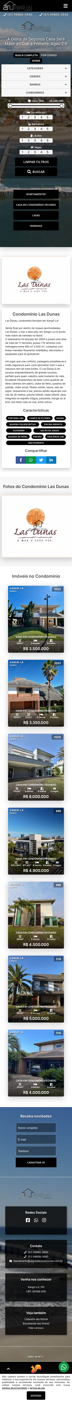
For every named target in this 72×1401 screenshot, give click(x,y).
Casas (36, 215)
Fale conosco (36, 1328)
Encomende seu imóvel (36, 1323)
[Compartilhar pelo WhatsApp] (31, 460)
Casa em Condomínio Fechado (36, 204)
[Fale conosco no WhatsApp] (36, 1220)
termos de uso (37, 1388)
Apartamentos (36, 194)
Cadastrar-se (36, 1162)
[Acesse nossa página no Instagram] (44, 1220)
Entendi (36, 1395)
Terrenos (36, 226)
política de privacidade (14, 1388)
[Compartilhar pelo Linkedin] (51, 460)
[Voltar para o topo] (8, 1368)
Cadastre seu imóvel (36, 1319)
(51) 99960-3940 (20, 14)
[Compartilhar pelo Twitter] (41, 460)
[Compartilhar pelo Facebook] (21, 460)
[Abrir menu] (65, 6)
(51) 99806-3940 (56, 14)
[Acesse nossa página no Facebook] (28, 1220)
